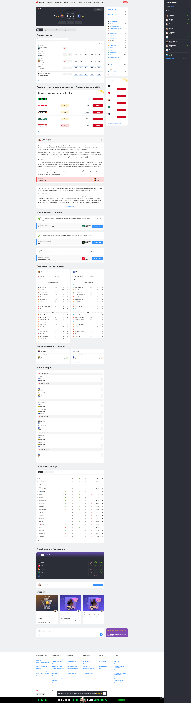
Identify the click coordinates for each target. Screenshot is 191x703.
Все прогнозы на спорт (73, 659)
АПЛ (84, 671)
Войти (125, 2)
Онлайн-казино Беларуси (58, 659)
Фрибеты (38, 668)
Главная (38, 5)
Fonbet (42, 566)
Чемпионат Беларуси (88, 668)
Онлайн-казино (58, 2)
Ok (104, 693)
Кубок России (118, 35)
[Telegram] (40, 694)
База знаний (96, 2)
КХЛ (118, 64)
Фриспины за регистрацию (59, 678)
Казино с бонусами (57, 661)
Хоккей (110, 62)
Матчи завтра (117, 11)
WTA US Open (118, 74)
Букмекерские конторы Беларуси (42, 659)
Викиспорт (101, 663)
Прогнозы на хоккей (72, 666)
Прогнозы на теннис (72, 668)
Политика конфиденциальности (119, 670)
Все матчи (117, 14)
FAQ (99, 668)
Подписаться (98, 584)
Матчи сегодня (117, 9)
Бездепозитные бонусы (42, 671)
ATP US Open (118, 71)
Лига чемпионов (118, 21)
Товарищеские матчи (118, 57)
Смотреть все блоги (99, 591)
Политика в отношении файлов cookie (120, 674)
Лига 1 (118, 47)
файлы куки (99, 693)
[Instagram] (37, 694)
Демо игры (72, 2)
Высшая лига (118, 31)
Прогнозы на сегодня (72, 663)
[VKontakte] (43, 694)
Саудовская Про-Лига (118, 50)
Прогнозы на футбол (72, 661)
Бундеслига (118, 45)
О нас (115, 659)
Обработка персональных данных (120, 677)
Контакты (116, 661)
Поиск (120, 2)
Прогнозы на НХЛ (72, 673)
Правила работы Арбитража (118, 683)
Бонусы (66, 2)
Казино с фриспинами (57, 663)
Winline (42, 569)
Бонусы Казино (56, 673)
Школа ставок (102, 661)
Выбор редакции (102, 666)
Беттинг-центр (87, 2)
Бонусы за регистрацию (42, 673)
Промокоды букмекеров (42, 675)
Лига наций (118, 54)
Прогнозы (79, 2)
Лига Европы (118, 23)
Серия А (118, 42)
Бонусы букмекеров (41, 666)
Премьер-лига (118, 33)
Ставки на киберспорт (88, 673)
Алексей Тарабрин (47, 584)
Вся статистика (170, 58)
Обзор (87, 99)
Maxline (42, 572)
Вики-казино (55, 671)
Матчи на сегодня (87, 661)
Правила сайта (118, 663)
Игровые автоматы (57, 683)
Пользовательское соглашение (119, 666)
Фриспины (54, 675)
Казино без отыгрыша (57, 666)
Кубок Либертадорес (118, 28)
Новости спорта (102, 659)
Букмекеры (49, 2)
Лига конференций (118, 26)
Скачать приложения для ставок (42, 663)
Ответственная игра (119, 680)
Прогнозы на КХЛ (71, 671)
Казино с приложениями (58, 668)
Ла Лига (49, 5)
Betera (42, 562)
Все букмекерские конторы (46, 132)
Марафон (43, 575)
